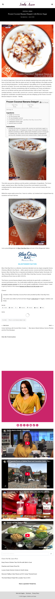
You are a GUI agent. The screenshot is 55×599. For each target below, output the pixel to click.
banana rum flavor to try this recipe (30, 286)
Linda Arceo (24, 17)
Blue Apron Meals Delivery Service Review (41, 327)
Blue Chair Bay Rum (23, 248)
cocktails (4, 320)
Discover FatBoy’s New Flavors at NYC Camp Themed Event (19, 574)
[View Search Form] (3, 4)
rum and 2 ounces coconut (9, 284)
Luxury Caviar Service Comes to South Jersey (15, 570)
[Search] (51, 553)
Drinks (30, 11)
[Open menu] (52, 4)
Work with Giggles (20, 593)
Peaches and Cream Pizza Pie (10, 566)
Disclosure (28, 593)
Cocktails (25, 11)
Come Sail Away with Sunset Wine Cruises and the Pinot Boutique (14, 328)
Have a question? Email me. (27, 583)
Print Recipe (44, 102)
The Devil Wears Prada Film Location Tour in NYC (16, 578)
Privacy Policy (35, 593)
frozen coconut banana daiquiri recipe (17, 320)
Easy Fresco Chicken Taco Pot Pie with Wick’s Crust (17, 562)
